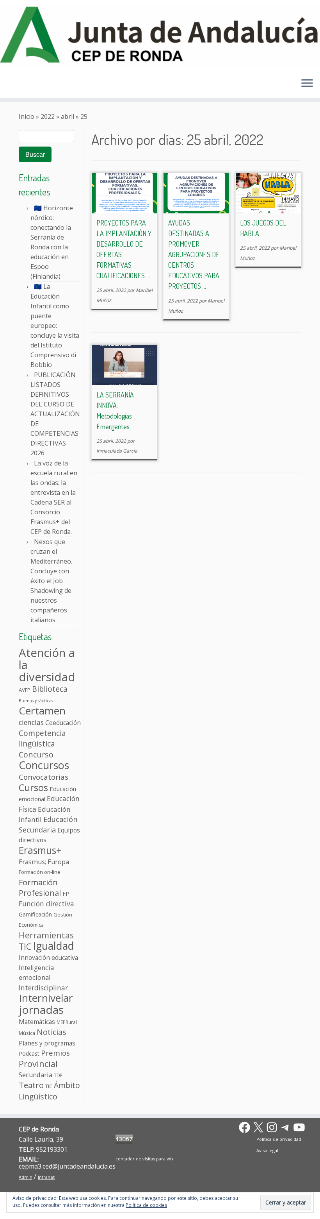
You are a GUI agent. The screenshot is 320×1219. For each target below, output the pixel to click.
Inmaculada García (116, 451)
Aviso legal (267, 1150)
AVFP (24, 689)
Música (27, 1032)
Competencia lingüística (42, 738)
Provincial (38, 1063)
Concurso (36, 754)
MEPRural (67, 1022)
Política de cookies (146, 1205)
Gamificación (35, 914)
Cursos (33, 787)
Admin (25, 1177)
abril (67, 116)
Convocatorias (43, 777)
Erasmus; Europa (44, 861)
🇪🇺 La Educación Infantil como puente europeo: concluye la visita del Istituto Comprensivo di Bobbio (54, 325)
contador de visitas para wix (145, 1159)
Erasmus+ (40, 850)
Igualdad (53, 946)
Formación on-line (39, 871)
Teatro (31, 1084)
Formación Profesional (40, 888)
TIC (48, 1086)
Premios (55, 1053)
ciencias (31, 722)
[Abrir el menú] (307, 84)
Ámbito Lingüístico (49, 1091)
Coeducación (63, 722)
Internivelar (46, 998)
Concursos (44, 765)
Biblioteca (50, 689)
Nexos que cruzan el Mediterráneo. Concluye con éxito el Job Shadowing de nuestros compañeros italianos (51, 580)
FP (65, 893)
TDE (58, 1075)
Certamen (42, 710)
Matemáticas (37, 1021)
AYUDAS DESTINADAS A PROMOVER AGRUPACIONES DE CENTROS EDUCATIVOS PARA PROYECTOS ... (194, 254)
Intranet (46, 1177)
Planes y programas (47, 1043)
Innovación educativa (48, 957)
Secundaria (35, 1074)
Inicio (26, 116)
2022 (48, 116)
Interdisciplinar (43, 987)
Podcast (29, 1053)
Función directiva (46, 903)
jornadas (41, 1009)
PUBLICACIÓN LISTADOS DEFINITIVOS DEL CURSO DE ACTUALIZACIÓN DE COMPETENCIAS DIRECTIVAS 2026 (55, 414)
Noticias (51, 1031)
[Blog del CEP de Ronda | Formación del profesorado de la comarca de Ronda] (160, 36)
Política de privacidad (278, 1139)
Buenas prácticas (36, 700)
